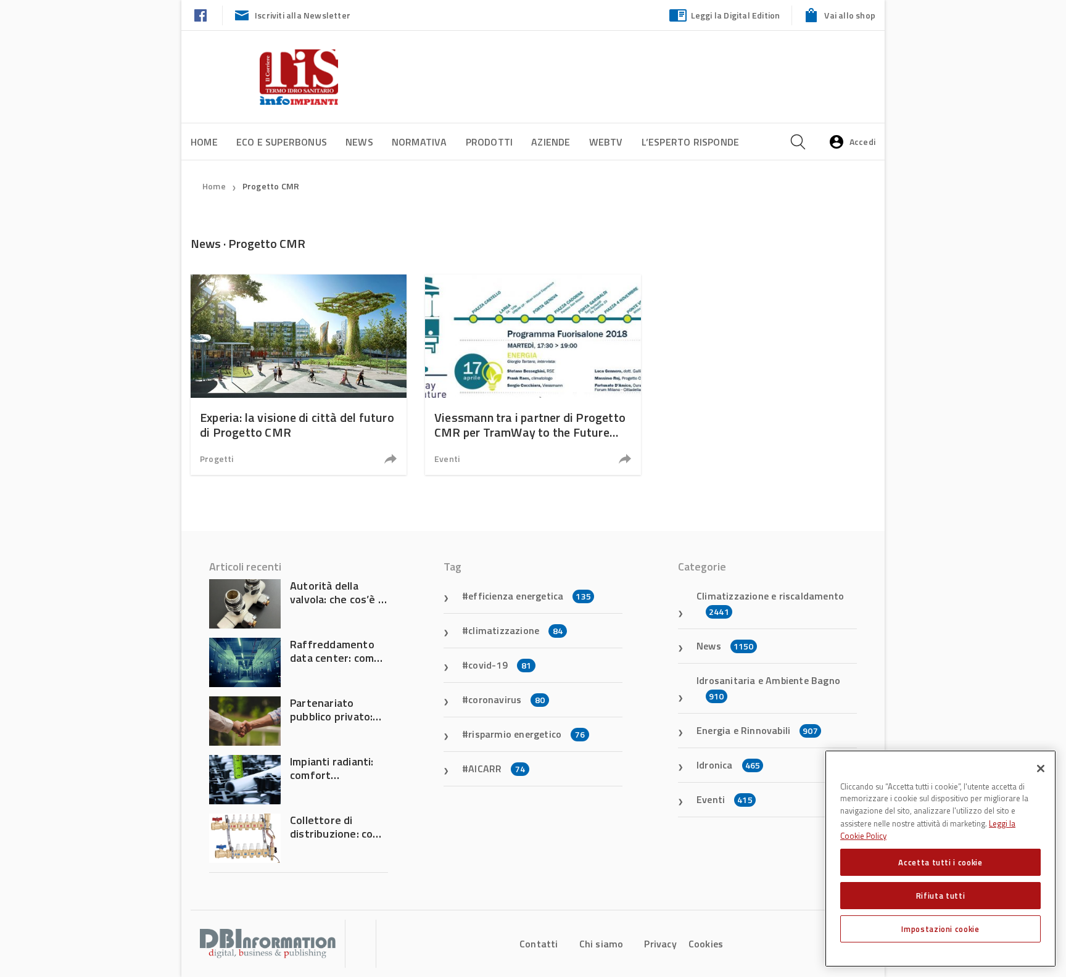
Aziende (550, 141)
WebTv (606, 141)
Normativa (419, 141)
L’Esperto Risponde (691, 141)
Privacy (660, 943)
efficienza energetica (529, 595)
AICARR (496, 768)
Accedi (862, 141)
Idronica (728, 764)
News (359, 141)
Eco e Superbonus (281, 141)
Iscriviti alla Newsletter (302, 15)
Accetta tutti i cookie (940, 862)
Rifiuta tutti (940, 895)
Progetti (217, 458)
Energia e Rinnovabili (757, 730)
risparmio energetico (526, 734)
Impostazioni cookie (940, 929)
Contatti (538, 943)
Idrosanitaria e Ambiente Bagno (768, 688)
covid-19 (499, 665)
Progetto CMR (270, 185)
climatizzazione (515, 630)
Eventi (447, 458)
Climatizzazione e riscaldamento (770, 603)
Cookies (705, 943)
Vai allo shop (849, 15)
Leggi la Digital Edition (735, 15)
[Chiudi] (1040, 768)
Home (204, 141)
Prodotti (489, 141)
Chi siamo (601, 943)
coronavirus (506, 699)
